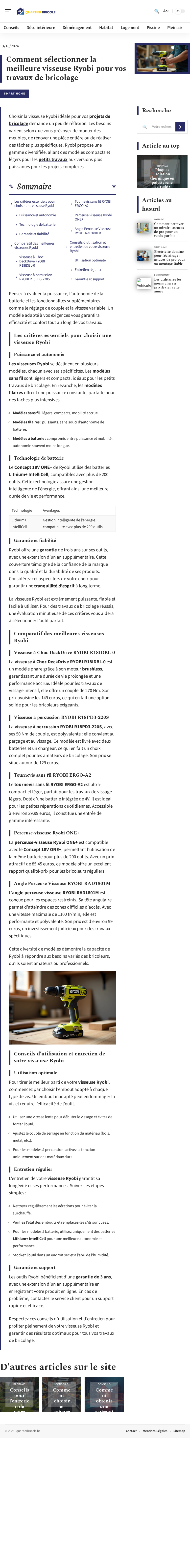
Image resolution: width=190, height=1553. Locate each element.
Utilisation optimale (90, 260)
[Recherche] (157, 11)
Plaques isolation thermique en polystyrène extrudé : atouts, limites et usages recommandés (162, 184)
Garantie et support (89, 279)
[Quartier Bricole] (35, 11)
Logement (159, 219)
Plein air (19, 1384)
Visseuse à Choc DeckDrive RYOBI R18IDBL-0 (32, 261)
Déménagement (162, 275)
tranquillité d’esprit (54, 586)
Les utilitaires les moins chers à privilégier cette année (167, 285)
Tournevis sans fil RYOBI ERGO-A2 (93, 203)
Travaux (162, 165)
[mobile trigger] (9, 11)
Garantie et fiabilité (34, 234)
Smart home (14, 94)
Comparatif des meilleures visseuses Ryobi (34, 245)
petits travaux (53, 159)
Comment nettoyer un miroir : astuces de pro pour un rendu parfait (169, 229)
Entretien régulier (88, 269)
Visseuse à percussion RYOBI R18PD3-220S (35, 277)
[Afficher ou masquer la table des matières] (83, 187)
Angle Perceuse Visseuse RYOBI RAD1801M (93, 231)
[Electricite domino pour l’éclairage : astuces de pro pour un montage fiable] (144, 256)
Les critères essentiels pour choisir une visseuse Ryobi (34, 203)
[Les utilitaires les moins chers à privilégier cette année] (144, 283)
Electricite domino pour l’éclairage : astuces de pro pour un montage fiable (169, 257)
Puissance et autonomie (37, 215)
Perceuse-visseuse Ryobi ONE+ (93, 217)
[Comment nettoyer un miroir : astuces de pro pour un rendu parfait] (144, 228)
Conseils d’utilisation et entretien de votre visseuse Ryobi (90, 247)
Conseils (61, 1384)
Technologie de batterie (37, 224)
